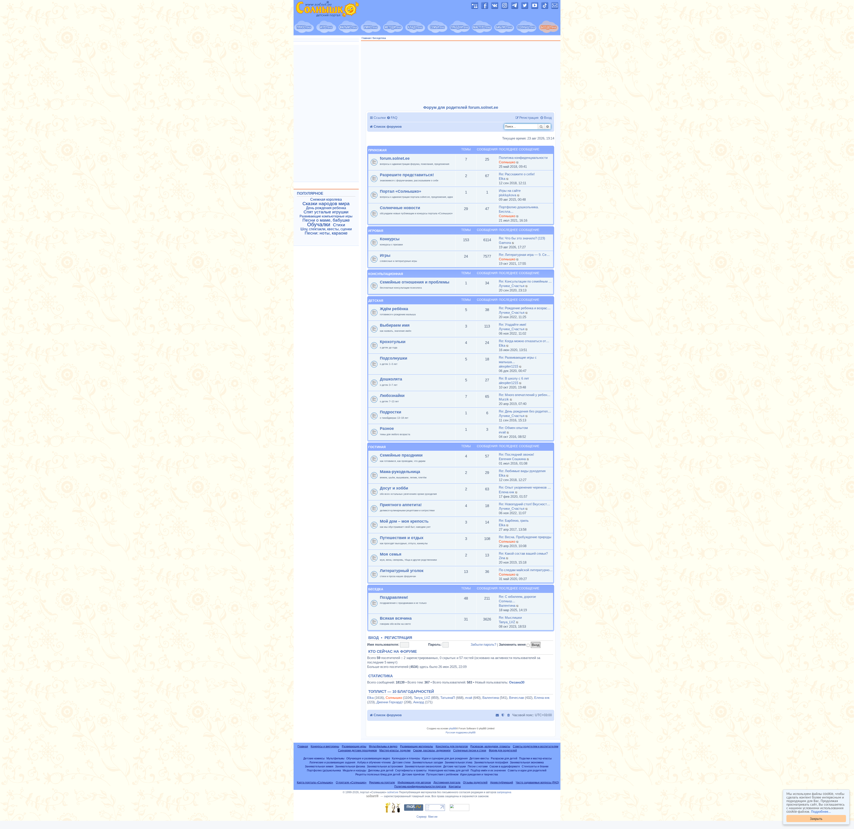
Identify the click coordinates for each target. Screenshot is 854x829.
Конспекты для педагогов (452, 746)
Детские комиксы (314, 758)
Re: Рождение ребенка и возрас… (525, 308)
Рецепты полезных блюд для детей (377, 774)
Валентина (507, 605)
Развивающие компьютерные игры (326, 216)
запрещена (504, 792)
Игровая (375, 231)
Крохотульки (392, 341)
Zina (502, 558)
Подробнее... (821, 811)
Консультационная (385, 274)
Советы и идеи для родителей (527, 770)
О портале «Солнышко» (351, 782)
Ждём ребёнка (394, 308)
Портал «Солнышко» (400, 191)
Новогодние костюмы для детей (448, 770)
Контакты (455, 786)
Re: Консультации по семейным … (525, 281)
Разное (387, 428)
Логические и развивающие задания (332, 762)
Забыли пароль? (483, 644)
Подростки (390, 412)
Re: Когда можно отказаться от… (524, 341)
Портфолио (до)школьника (324, 770)
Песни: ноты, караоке (326, 233)
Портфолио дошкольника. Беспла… (519, 209)
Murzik (504, 399)
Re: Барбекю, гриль (514, 520)
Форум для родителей (503, 750)
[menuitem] (392, 117)
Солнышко (507, 162)
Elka (502, 178)
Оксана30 (516, 682)
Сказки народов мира (326, 204)
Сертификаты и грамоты (411, 770)
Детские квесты (479, 758)
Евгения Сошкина (512, 459)
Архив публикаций (501, 782)
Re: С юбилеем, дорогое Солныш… (517, 599)
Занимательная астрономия (385, 766)
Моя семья (390, 554)
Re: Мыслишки (510, 617)
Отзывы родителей (475, 782)
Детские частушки (454, 766)
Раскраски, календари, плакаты (490, 746)
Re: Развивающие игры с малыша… (518, 360)
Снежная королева (326, 199)
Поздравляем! (394, 597)
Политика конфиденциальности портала (420, 786)
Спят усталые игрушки (326, 212)
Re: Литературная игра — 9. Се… (524, 255)
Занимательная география (491, 762)
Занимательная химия (319, 766)
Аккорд (418, 702)
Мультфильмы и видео (383, 746)
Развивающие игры (354, 746)
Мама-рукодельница (400, 471)
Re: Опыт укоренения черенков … (525, 487)
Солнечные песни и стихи (469, 750)
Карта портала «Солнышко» (315, 782)
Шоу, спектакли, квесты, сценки (326, 229)
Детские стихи (402, 762)
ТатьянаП (447, 698)
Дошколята (391, 379)
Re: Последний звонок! (516, 454)
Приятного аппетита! (401, 504)
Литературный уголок (401, 570)
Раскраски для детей (504, 758)
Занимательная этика (458, 762)
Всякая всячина (396, 618)
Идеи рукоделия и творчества (479, 774)
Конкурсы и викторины (325, 746)
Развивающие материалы (416, 746)
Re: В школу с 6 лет (514, 378)
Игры (385, 255)
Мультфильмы (335, 758)
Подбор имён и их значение (488, 770)
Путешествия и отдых (401, 537)
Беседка (375, 589)
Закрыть (816, 818)
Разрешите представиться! (407, 174)
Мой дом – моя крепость (404, 521)
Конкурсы (389, 239)
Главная (366, 38)
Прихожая (377, 150)
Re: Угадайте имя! (512, 324)
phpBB (452, 728)
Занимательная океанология (423, 766)
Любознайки (392, 395)
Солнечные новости (400, 207)
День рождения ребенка (326, 208)
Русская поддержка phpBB (460, 732)
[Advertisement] (460, 73)
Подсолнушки (393, 358)
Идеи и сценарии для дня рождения (445, 758)
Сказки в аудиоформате (504, 766)
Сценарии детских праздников (357, 750)
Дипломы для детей (380, 770)
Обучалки (318, 224)
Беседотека (379, 38)
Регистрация (398, 638)
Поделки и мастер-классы (535, 758)
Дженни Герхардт (390, 702)
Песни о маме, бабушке (326, 220)
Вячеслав (516, 698)
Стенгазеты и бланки (535, 766)
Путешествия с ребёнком (442, 774)
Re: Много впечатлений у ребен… (524, 395)
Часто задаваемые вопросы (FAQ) (537, 782)
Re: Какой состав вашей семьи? (523, 553)
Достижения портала (446, 782)
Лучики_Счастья (511, 286)
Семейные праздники (401, 455)
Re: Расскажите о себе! (517, 174)
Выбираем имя (395, 325)
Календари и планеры (406, 758)
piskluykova (507, 195)
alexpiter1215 (508, 366)
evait (502, 432)
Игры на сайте (510, 190)
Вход (373, 638)
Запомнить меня (513, 644)
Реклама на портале (382, 782)
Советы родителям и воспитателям (535, 746)
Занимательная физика (350, 766)
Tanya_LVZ (507, 622)
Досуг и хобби (394, 488)
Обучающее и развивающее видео (368, 758)
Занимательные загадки (427, 762)
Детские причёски (413, 774)
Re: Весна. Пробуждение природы (525, 537)
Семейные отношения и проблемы (414, 282)
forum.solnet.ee (395, 158)
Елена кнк (506, 492)
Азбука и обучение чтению (374, 762)
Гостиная (377, 447)
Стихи (339, 225)
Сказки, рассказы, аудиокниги (432, 750)
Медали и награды (354, 770)
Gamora (505, 243)
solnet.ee (392, 792)
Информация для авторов (414, 782)
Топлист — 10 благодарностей (401, 692)
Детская (375, 300)
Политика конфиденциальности (523, 158)
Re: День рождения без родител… (525, 411)
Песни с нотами (478, 766)
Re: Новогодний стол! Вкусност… (524, 504)
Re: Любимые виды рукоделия (522, 471)
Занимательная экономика (527, 762)
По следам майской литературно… (526, 570)
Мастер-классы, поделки (395, 750)
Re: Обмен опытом (513, 428)
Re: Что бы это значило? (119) (522, 238)
